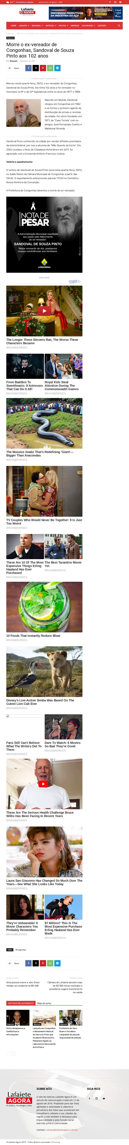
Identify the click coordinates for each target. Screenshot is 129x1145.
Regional (36, 25)
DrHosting (55, 1142)
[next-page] (13, 1053)
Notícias (50, 25)
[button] (119, 25)
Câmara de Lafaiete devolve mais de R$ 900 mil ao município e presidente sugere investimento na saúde (65, 987)
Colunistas (87, 25)
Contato (102, 25)
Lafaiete (23, 25)
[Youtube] (120, 2)
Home (13, 25)
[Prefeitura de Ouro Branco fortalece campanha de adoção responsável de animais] (70, 1018)
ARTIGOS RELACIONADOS (21, 1003)
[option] (86, 13)
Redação (13, 61)
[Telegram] (57, 68)
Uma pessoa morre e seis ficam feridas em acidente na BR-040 (23, 984)
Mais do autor (44, 1003)
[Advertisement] (105, 52)
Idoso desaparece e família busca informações (15, 1031)
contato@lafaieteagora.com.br (62, 1129)
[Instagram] (115, 2)
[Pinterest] (43, 68)
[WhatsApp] (50, 68)
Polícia (62, 25)
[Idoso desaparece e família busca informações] (17, 1018)
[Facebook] (110, 2)
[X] (36, 68)
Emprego (75, 25)
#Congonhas (20, 950)
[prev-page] (8, 1053)
